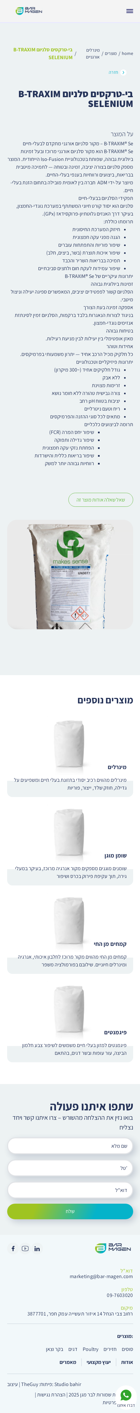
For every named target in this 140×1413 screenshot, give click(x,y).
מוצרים (111, 53)
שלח (70, 1211)
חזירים (110, 1349)
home (127, 53)
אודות (127, 1362)
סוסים (127, 1349)
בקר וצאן (54, 1349)
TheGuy (29, 1384)
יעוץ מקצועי (99, 1362)
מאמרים (68, 1362)
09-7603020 (120, 1295)
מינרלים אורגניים (93, 53)
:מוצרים (125, 1336)
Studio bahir (67, 1384)
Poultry (90, 1349)
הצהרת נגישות (51, 1394)
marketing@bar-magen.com (101, 1276)
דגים (72, 1349)
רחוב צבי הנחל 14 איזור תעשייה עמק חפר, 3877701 (80, 1314)
